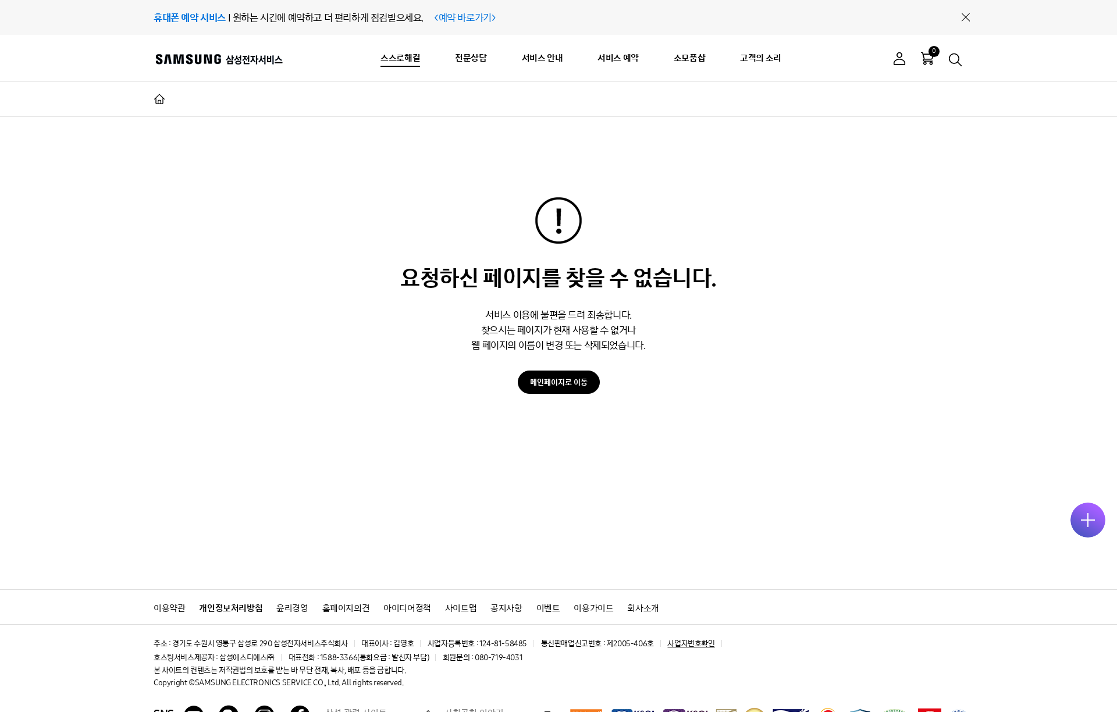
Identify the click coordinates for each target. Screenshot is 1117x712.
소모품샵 (689, 57)
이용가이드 (593, 608)
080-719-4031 (498, 658)
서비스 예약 (618, 57)
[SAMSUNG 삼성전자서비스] (218, 59)
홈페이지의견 (346, 608)
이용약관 (169, 608)
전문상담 (470, 57)
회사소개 (643, 608)
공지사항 (506, 608)
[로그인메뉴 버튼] (899, 60)
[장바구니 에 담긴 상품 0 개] (927, 58)
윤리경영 (292, 608)
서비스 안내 (542, 57)
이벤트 (548, 608)
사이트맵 (460, 608)
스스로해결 (400, 57)
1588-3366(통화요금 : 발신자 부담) (374, 658)
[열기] (1087, 520)
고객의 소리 (760, 57)
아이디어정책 (407, 608)
